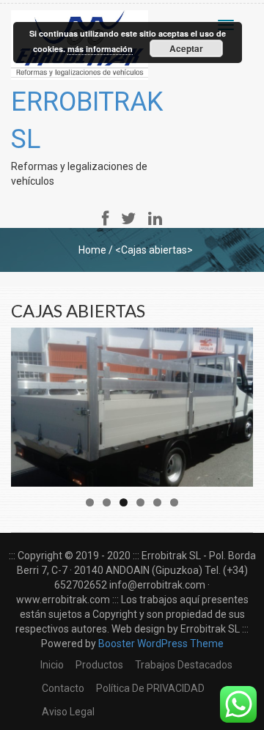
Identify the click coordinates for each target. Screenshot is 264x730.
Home (92, 250)
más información (100, 48)
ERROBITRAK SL (87, 120)
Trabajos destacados (183, 665)
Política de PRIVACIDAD (150, 688)
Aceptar (186, 48)
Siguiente (235, 403)
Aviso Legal (68, 712)
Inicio (52, 665)
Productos (99, 665)
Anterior (29, 403)
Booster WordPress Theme (161, 643)
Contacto (63, 688)
